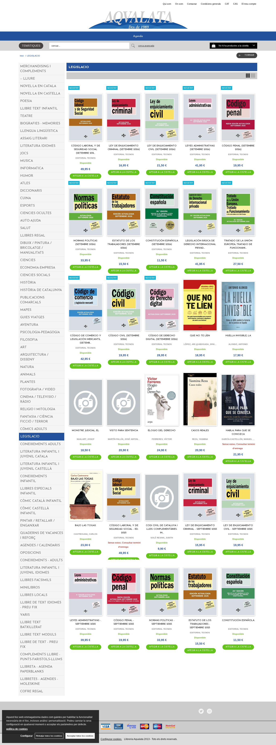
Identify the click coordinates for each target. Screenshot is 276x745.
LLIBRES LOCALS (33, 595)
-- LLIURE (27, 78)
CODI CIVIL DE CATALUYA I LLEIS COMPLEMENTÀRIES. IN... (162, 529)
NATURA (27, 367)
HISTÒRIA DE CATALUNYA (41, 290)
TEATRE (26, 116)
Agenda (138, 36)
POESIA (26, 101)
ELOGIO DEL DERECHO (162, 430)
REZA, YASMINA (200, 439)
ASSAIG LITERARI (33, 138)
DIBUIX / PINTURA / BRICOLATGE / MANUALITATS (36, 248)
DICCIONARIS (31, 190)
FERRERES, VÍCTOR (162, 439)
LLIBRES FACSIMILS (35, 580)
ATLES (25, 183)
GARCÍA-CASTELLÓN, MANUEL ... (238, 439)
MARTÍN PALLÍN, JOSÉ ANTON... (124, 439)
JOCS (24, 153)
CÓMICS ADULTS (33, 429)
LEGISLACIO (29, 436)
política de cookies (17, 729)
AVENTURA (29, 325)
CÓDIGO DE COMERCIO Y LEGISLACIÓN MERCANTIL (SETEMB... (85, 339)
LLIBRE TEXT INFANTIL (39, 108)
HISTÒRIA (28, 282)
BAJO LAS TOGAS (85, 525)
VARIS (25, 615)
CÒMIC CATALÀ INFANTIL (41, 501)
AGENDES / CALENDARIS (40, 545)
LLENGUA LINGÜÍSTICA (39, 131)
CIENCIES (27, 260)
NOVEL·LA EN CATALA (38, 86)
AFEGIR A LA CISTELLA (85, 176)
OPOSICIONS (30, 553)
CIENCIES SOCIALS (35, 275)
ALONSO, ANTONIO (238, 344)
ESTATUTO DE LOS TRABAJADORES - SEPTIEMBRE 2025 (200, 624)
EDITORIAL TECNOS (86, 158)
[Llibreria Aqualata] (138, 18)
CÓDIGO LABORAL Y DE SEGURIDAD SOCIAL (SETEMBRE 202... (85, 149)
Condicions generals (211, 4)
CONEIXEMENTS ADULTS (40, 444)
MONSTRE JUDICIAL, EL (85, 430)
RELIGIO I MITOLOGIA (37, 409)
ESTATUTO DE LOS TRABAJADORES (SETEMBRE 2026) (123, 244)
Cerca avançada (146, 45)
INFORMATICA (31, 168)
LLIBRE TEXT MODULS (38, 634)
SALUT (25, 228)
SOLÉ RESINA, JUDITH (162, 538)
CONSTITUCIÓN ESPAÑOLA (238, 620)
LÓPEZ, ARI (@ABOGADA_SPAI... (200, 344)
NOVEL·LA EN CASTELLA (40, 93)
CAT (227, 4)
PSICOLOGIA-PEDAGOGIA (40, 332)
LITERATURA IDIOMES (37, 146)
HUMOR (26, 176)
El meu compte (249, 4)
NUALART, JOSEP (85, 439)
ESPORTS (27, 205)
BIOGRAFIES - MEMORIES (40, 123)
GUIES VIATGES (32, 317)
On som (179, 4)
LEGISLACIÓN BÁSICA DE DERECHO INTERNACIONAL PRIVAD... (200, 244)
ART (23, 347)
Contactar (192, 4)
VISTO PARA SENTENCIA (124, 430)
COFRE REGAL (31, 691)
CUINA (25, 198)
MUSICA (26, 161)
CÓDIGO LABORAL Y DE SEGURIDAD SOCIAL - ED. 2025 (123, 529)
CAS (235, 4)
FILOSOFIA (29, 340)
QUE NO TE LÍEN (200, 335)
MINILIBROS (30, 587)
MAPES (25, 310)
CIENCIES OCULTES (35, 213)
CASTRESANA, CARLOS (85, 534)
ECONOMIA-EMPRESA (37, 267)
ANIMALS (27, 374)
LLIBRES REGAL (32, 235)
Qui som (167, 4)
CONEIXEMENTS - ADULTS (41, 560)
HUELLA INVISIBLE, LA (238, 335)
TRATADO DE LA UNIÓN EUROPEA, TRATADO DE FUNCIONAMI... (238, 244)
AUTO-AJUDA (30, 220)
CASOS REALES (200, 430)
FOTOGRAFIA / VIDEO (37, 389)
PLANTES (27, 382)
